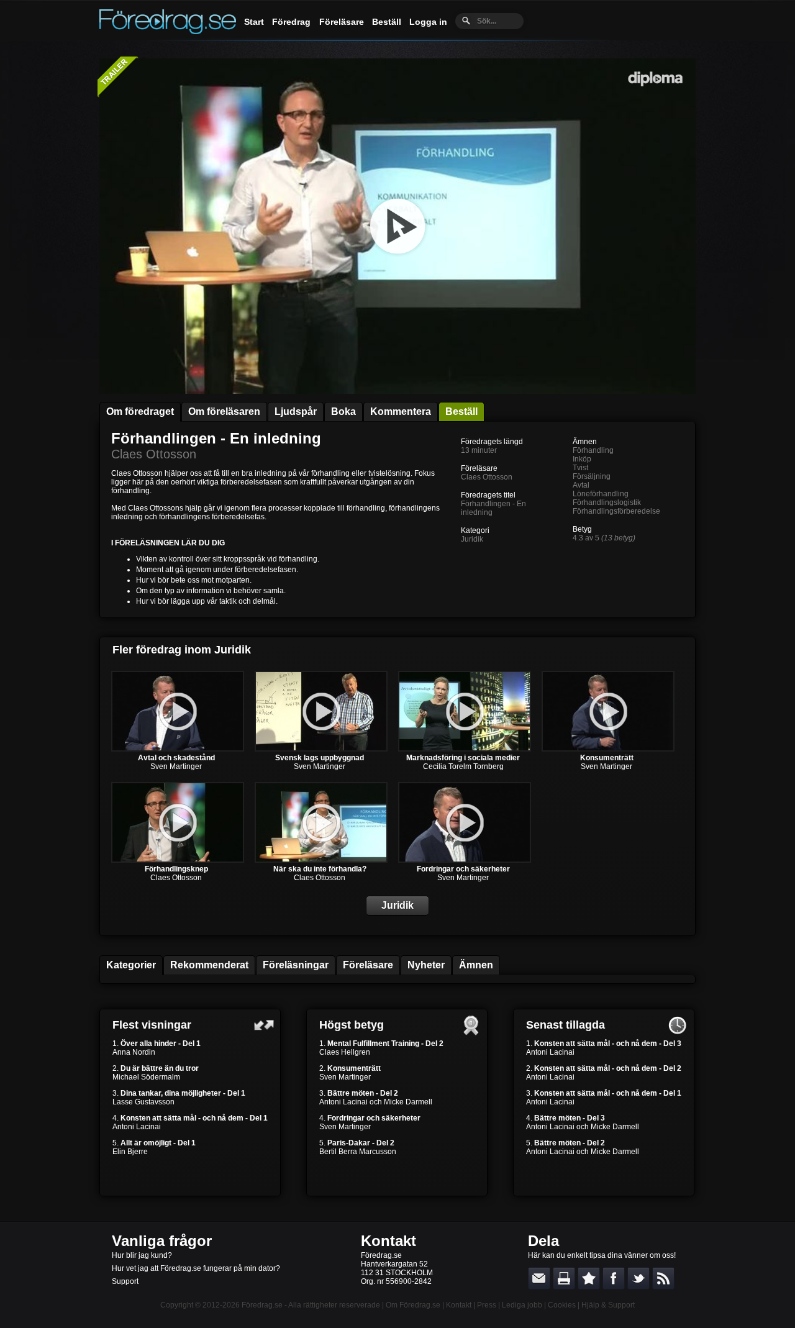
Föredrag (291, 22)
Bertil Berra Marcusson (357, 1151)
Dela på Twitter (638, 1278)
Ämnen (476, 965)
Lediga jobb (522, 1305)
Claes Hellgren (344, 1052)
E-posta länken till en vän (539, 1278)
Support (125, 1281)
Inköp (582, 459)
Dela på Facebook (613, 1278)
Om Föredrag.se (413, 1305)
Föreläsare (341, 22)
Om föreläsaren (224, 411)
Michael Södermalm (146, 1077)
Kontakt (388, 1240)
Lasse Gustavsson (143, 1102)
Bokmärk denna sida (589, 1278)
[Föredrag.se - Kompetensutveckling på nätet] (167, 31)
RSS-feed (663, 1278)
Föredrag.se (262, 1305)
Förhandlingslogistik (607, 502)
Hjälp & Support (608, 1305)
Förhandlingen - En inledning (216, 438)
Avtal (581, 485)
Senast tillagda (565, 1025)
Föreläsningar (296, 965)
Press (486, 1305)
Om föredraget (140, 411)
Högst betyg (351, 1025)
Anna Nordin (133, 1052)
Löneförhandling (601, 493)
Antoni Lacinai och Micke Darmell (375, 1102)
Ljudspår (296, 411)
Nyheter (426, 965)
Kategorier (131, 965)
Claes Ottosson (153, 454)
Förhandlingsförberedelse (616, 511)
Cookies (562, 1305)
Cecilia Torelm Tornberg (463, 766)
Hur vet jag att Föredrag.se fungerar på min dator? (196, 1268)
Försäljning (592, 476)
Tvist (580, 467)
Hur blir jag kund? (142, 1255)
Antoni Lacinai (136, 1126)
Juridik (472, 539)
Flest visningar (151, 1025)
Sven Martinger (176, 766)
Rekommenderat (209, 965)
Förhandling (593, 450)
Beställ (386, 22)
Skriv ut (564, 1278)
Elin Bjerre (130, 1151)
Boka (343, 411)
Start (254, 22)
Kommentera (400, 411)
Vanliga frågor (162, 1240)
